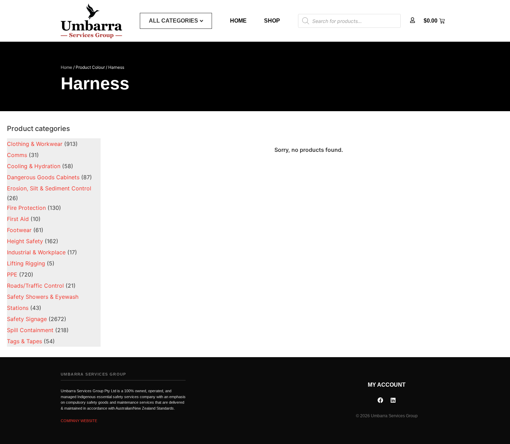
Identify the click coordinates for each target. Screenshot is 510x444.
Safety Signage (27, 318)
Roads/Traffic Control (35, 285)
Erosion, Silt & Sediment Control (49, 188)
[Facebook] (380, 400)
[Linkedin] (393, 400)
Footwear (19, 230)
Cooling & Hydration (33, 166)
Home (238, 21)
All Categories (173, 21)
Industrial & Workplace (36, 252)
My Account (387, 385)
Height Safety (25, 241)
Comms (17, 154)
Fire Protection (26, 207)
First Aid (18, 218)
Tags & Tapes (24, 341)
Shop (272, 21)
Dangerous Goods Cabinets (43, 177)
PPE (12, 274)
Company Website (79, 421)
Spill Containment (30, 330)
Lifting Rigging (26, 263)
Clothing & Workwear (34, 143)
